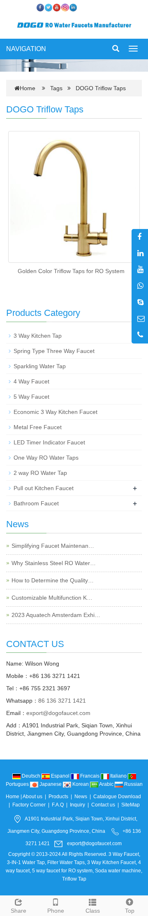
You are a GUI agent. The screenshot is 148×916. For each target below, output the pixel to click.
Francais (90, 776)
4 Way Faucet (31, 381)
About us (32, 796)
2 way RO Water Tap (40, 473)
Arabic (106, 784)
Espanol (60, 776)
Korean (80, 784)
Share (18, 910)
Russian (133, 784)
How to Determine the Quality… (53, 580)
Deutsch (31, 776)
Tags (58, 88)
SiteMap (130, 805)
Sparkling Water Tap (40, 366)
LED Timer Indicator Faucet (49, 442)
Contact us (103, 805)
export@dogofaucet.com (58, 713)
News (80, 796)
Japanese (50, 784)
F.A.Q (58, 805)
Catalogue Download (117, 796)
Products (58, 796)
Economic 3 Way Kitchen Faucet (55, 412)
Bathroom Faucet (36, 503)
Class (93, 910)
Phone (55, 910)
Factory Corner (29, 805)
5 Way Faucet (31, 396)
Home (27, 88)
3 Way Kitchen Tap (38, 335)
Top (129, 910)
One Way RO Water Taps (46, 457)
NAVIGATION (26, 48)
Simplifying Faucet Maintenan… (53, 545)
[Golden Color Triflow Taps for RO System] (74, 197)
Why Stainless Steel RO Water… (54, 563)
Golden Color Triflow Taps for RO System (71, 271)
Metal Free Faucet (38, 427)
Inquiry (77, 805)
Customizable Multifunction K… (52, 597)
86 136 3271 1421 (62, 700)
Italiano (118, 776)
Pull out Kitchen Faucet (44, 488)
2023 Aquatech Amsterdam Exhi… (56, 615)
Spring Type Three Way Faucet (54, 351)
